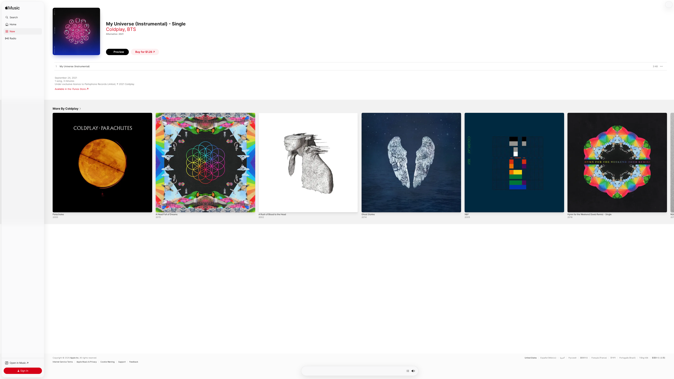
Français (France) (599, 358)
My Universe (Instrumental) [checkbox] (75, 66)
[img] (12, 8)
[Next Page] (670, 162)
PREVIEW (654, 66)
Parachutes (59, 114)
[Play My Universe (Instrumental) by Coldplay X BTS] (56, 66)
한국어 (613, 358)
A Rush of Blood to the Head (274, 114)
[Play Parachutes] (57, 208)
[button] (23, 17)
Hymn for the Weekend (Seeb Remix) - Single (592, 114)
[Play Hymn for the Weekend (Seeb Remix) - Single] (571, 208)
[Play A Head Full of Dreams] (160, 208)
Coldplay (115, 29)
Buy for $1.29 (143, 52)
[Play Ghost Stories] (366, 208)
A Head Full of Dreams (168, 114)
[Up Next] (408, 370)
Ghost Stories (369, 114)
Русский (572, 358)
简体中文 (584, 358)
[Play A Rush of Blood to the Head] (263, 208)
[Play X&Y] (469, 208)
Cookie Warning (107, 362)
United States (531, 358)
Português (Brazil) (627, 358)
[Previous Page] (49, 162)
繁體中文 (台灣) (658, 358)
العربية (562, 358)
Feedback (133, 362)
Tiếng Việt (643, 358)
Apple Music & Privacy (87, 362)
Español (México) (548, 358)
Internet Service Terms (63, 362)
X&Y (467, 114)
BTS (131, 29)
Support (122, 362)
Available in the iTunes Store (70, 89)
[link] (67, 109)
